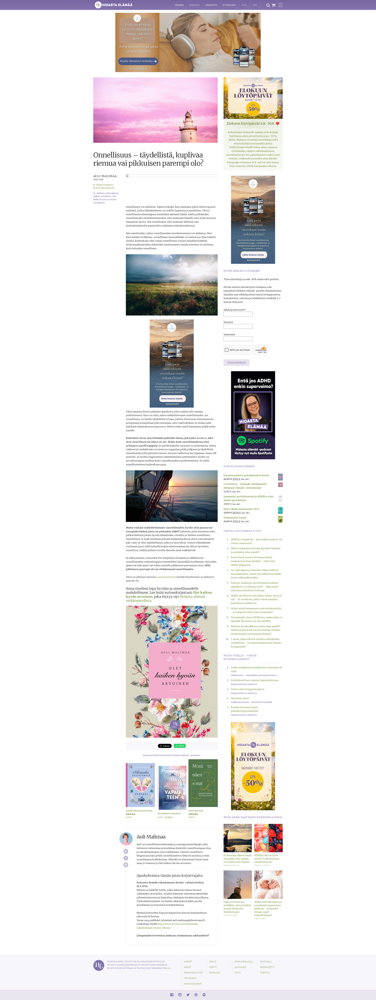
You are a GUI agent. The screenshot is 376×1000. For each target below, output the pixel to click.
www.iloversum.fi (166, 576)
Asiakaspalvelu (244, 961)
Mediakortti (267, 967)
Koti (244, 4)
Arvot (212, 961)
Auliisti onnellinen (102, 196)
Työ (255, 4)
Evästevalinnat (193, 983)
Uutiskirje (240, 967)
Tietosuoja (190, 978)
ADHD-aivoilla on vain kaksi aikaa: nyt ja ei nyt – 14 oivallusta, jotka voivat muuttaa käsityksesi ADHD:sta (256, 599)
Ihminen (179, 4)
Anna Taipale (260, 918)
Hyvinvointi (229, 4)
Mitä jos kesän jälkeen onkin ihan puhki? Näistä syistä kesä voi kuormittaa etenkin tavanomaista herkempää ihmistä (255, 630)
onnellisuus (99, 203)
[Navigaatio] (280, 5)
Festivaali (266, 961)
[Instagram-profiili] (126, 864)
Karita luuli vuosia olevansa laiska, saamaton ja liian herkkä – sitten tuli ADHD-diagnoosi (253, 561)
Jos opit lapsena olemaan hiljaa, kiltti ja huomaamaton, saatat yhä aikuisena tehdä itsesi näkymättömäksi (256, 574)
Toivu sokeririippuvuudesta (247, 689)
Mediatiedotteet (193, 972)
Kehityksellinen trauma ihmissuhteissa (254, 680)
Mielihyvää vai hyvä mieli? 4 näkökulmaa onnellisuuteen (266, 858)
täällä (166, 968)
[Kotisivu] (126, 851)
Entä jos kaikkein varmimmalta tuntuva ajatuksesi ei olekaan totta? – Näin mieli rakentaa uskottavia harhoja (254, 586)
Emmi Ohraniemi (231, 915)
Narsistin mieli (240, 698)
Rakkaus (194, 4)
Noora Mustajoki (231, 865)
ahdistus (100, 193)
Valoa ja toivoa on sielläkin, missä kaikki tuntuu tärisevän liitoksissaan (237, 906)
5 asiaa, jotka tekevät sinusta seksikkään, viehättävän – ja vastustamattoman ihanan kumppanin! (256, 643)
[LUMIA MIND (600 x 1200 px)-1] (172, 363)
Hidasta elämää (131, 5)
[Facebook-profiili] (126, 858)
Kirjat (187, 967)
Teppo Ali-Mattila (262, 865)
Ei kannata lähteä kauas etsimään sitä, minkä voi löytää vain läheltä (238, 858)
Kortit (213, 967)
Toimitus (265, 972)
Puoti (238, 972)
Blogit (99, 185)
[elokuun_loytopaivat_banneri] (253, 765)
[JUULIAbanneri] (253, 414)
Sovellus (214, 972)
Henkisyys (211, 4)
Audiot (188, 961)
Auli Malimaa (105, 176)
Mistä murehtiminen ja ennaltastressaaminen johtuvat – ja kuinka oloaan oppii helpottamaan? (268, 908)
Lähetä (181, 745)
